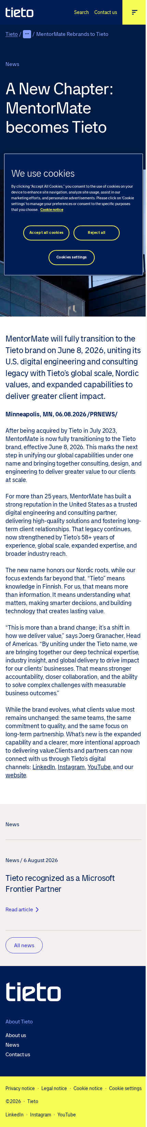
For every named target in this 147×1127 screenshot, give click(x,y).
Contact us (105, 12)
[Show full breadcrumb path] (27, 34)
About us (15, 1035)
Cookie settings (125, 1088)
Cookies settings (71, 257)
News (12, 1045)
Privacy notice (20, 1088)
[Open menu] (134, 12)
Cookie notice (88, 1088)
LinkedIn (43, 767)
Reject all (97, 232)
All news (24, 945)
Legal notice (54, 1088)
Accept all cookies (46, 232)
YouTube (99, 767)
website (15, 775)
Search (81, 12)
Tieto (11, 34)
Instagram (71, 767)
